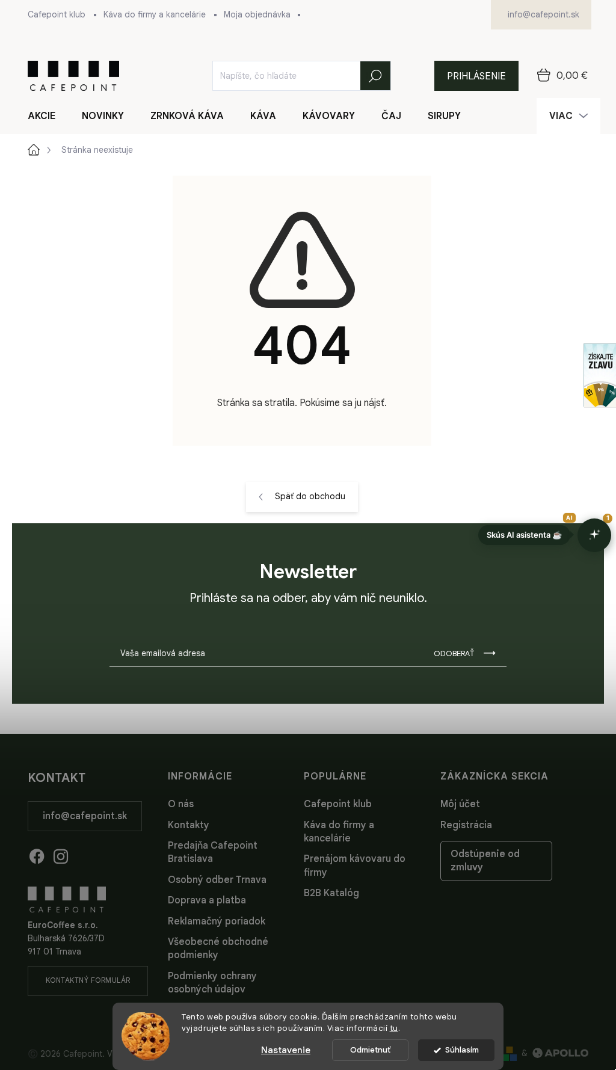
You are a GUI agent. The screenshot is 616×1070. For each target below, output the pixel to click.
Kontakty (188, 825)
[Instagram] (61, 854)
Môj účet (460, 804)
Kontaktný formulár (88, 980)
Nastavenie (285, 1050)
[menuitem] (49, 116)
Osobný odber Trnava (217, 880)
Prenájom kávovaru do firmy (354, 865)
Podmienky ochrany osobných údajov (212, 982)
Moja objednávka (257, 14)
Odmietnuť (370, 1050)
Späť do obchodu (310, 496)
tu (394, 1028)
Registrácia (466, 825)
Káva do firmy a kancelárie (154, 14)
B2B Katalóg (331, 893)
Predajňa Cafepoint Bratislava (212, 852)
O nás (181, 804)
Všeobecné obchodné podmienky (218, 948)
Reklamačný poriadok (216, 921)
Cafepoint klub (56, 14)
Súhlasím (462, 1050)
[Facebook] (37, 854)
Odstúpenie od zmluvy (485, 860)
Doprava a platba (207, 900)
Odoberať (454, 653)
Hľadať (375, 75)
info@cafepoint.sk (85, 816)
